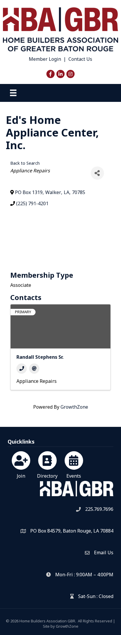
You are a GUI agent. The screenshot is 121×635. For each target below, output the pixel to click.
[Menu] (13, 93)
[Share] (97, 173)
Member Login (45, 59)
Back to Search (25, 163)
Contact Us (80, 59)
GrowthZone (74, 407)
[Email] (34, 368)
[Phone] (21, 368)
